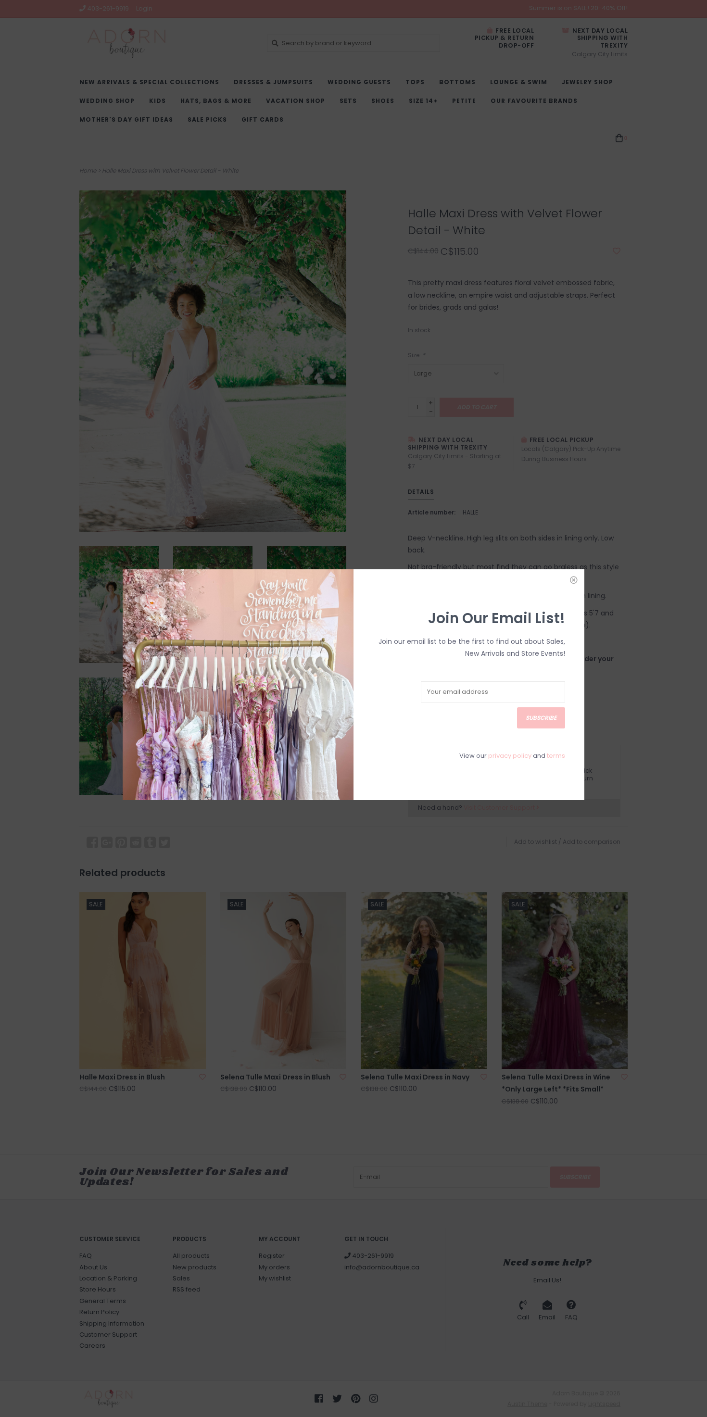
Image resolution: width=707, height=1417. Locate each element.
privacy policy (509, 755)
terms (556, 755)
